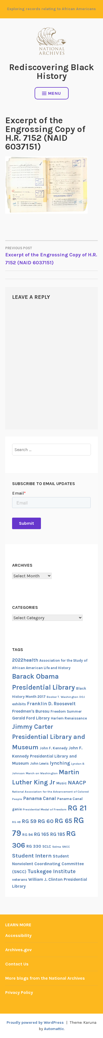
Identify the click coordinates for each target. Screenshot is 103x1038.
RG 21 (77, 808)
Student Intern (32, 855)
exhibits (19, 704)
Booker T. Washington (62, 697)
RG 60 (46, 821)
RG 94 (27, 835)
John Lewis (39, 763)
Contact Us (17, 964)
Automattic (54, 1028)
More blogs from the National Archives (45, 978)
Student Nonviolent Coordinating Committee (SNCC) (48, 864)
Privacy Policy (19, 992)
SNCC (66, 846)
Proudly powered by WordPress (35, 1022)
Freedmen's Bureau (30, 711)
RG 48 (16, 822)
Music (61, 783)
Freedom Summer (66, 711)
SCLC (46, 846)
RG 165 (41, 834)
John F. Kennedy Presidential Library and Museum (47, 755)
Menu (54, 93)
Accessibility (18, 935)
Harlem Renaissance (69, 718)
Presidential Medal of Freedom (44, 809)
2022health (25, 660)
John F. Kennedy (54, 748)
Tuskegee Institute (51, 871)
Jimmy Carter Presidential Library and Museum (48, 737)
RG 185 (57, 834)
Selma (56, 846)
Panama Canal (39, 798)
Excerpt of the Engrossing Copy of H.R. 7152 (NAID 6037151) (51, 256)
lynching (60, 763)
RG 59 (29, 821)
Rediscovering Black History (51, 71)
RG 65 (63, 821)
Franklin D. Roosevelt (51, 703)
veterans (19, 880)
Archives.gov (18, 949)
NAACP (77, 782)
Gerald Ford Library (31, 718)
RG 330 (33, 846)
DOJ (82, 697)
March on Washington (42, 773)
